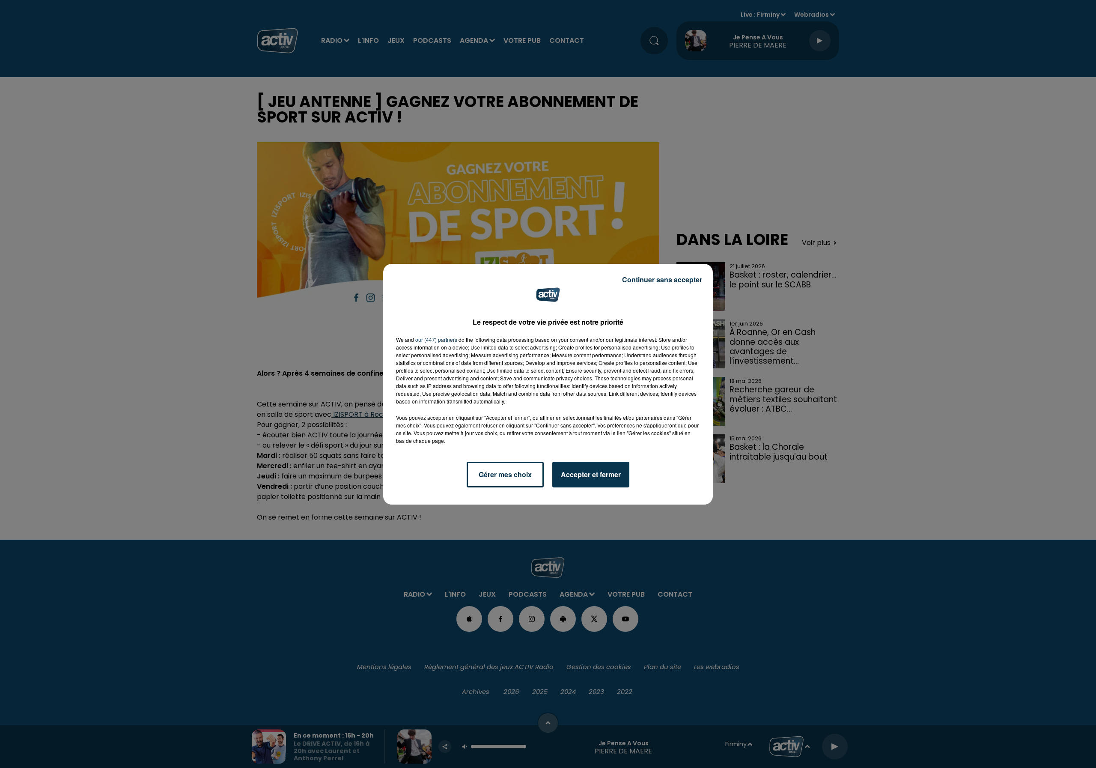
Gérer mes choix (505, 474)
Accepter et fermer (591, 474)
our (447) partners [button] (436, 339)
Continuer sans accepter (662, 279)
